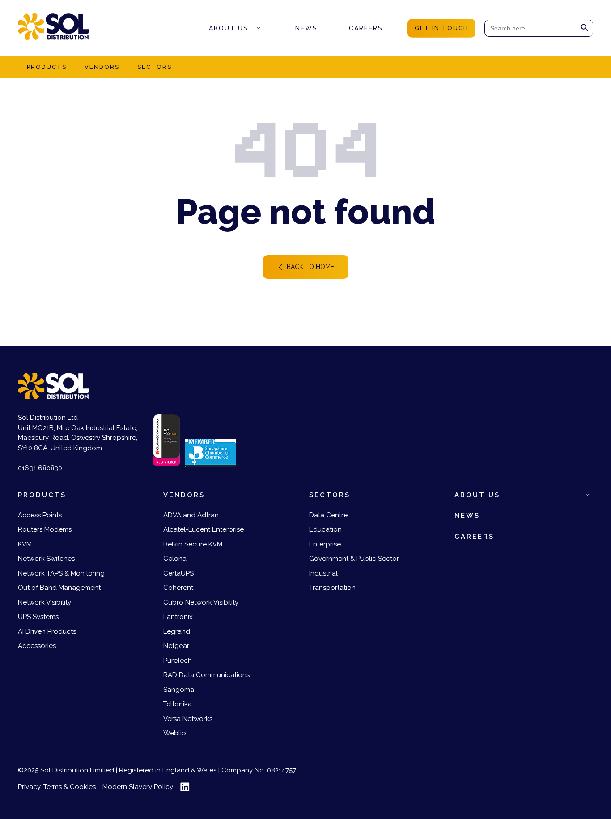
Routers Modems (45, 529)
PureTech (177, 661)
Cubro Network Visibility (200, 602)
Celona (175, 559)
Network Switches (46, 559)
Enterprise (325, 544)
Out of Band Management (59, 588)
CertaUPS (178, 573)
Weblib (174, 733)
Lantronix (178, 617)
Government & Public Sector (354, 559)
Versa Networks (187, 719)
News (306, 28)
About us (228, 28)
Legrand (176, 631)
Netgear (176, 646)
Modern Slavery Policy (137, 787)
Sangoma (178, 690)
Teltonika (177, 704)
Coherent (178, 588)
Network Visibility (44, 602)
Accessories (37, 646)
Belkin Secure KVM (192, 544)
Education (325, 529)
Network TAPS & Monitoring (61, 573)
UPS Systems (38, 617)
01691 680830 (40, 468)
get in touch (441, 28)
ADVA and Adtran (191, 515)
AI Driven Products (47, 631)
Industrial (323, 573)
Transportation (332, 588)
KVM (25, 544)
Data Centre (328, 515)
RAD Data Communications (206, 675)
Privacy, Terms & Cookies (57, 787)
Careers (366, 28)
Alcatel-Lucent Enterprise (203, 529)
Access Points (40, 515)
